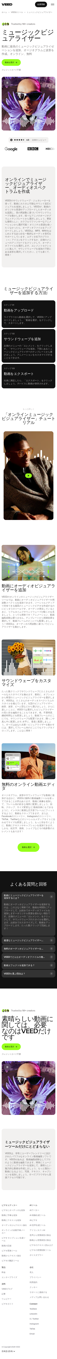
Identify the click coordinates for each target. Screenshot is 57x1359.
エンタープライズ (9, 1277)
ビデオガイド (7, 1304)
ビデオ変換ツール (9, 1250)
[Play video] (28, 475)
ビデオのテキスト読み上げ (41, 1245)
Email (32, 1334)
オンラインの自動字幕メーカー (13, 1231)
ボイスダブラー (36, 1255)
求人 (31, 1272)
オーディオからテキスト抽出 (14, 1225)
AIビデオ (33, 1220)
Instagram (34, 1324)
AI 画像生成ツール (38, 1215)
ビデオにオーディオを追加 (13, 1210)
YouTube (33, 1309)
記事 (4, 1294)
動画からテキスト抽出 (11, 1255)
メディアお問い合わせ (39, 1297)
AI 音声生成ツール (38, 1225)
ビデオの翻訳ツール (10, 1260)
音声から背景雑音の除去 (40, 1235)
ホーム (4, 12)
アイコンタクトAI (37, 1230)
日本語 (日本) (7, 1351)
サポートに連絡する (38, 1292)
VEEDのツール (17, 12)
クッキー (33, 1287)
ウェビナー (6, 1299)
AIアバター (34, 1210)
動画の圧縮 (6, 1245)
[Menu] (52, 4)
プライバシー (35, 1277)
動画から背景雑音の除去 (40, 1240)
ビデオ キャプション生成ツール (13, 1239)
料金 (4, 1272)
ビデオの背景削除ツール (40, 1250)
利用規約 (33, 1282)
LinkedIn (33, 1314)
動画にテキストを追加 (11, 1220)
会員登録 (41, 4)
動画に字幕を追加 (9, 1215)
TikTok (32, 1329)
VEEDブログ (7, 1289)
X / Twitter (34, 1319)
